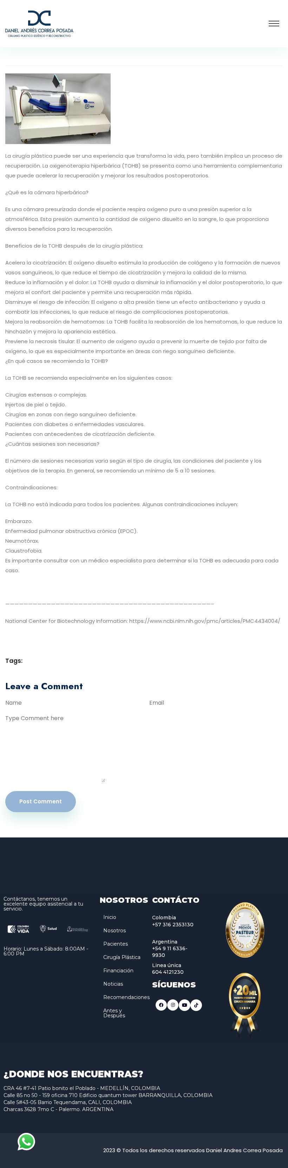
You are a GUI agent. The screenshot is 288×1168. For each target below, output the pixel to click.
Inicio (109, 917)
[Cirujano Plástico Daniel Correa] (39, 23)
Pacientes (115, 944)
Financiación (118, 970)
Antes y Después (114, 1013)
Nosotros (114, 930)
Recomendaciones (126, 997)
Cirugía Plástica (121, 957)
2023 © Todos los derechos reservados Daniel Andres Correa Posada (193, 1150)
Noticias (113, 984)
